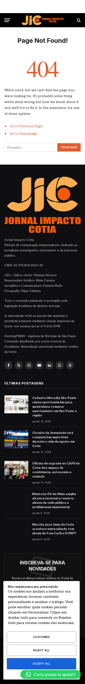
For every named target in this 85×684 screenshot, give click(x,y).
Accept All (41, 663)
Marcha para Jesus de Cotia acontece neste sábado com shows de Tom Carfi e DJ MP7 (54, 529)
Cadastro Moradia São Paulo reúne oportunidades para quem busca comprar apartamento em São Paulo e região (54, 406)
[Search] (78, 20)
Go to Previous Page (26, 126)
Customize (41, 637)
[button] (50, 674)
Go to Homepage (23, 134)
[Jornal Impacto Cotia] (42, 20)
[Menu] (7, 20)
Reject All (41, 650)
